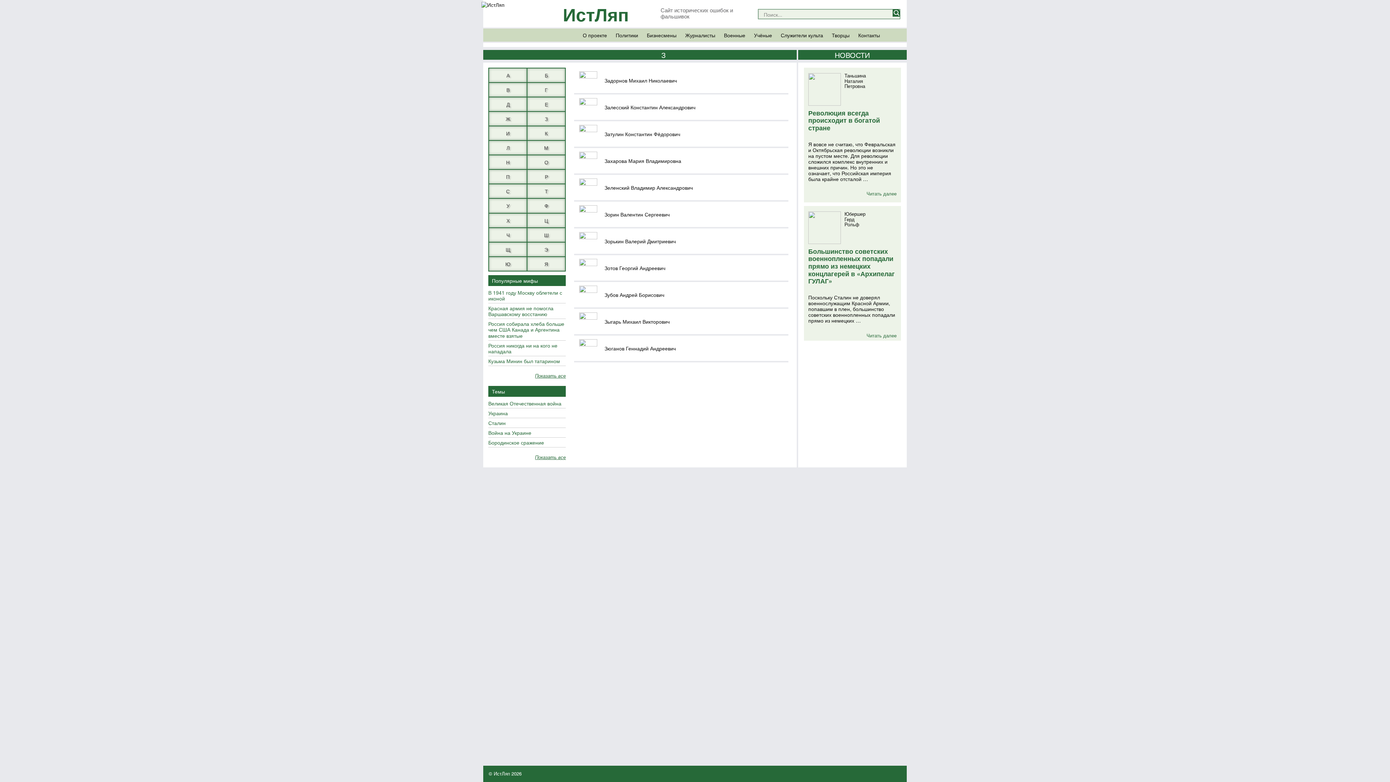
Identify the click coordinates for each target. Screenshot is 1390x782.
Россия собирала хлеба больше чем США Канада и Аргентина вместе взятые (526, 330)
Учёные (763, 35)
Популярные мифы (515, 280)
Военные (734, 35)
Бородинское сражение (516, 443)
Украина (498, 413)
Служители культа (802, 35)
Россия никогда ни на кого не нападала (522, 348)
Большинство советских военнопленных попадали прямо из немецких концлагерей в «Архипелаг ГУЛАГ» (851, 266)
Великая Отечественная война (524, 403)
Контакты (869, 35)
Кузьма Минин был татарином (524, 361)
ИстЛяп (596, 14)
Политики (627, 35)
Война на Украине (509, 433)
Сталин (497, 423)
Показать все (550, 376)
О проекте (595, 35)
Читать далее (882, 193)
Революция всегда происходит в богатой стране (844, 120)
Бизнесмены (662, 35)
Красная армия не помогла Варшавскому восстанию (520, 311)
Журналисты (700, 35)
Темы (498, 391)
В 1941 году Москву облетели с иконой (525, 296)
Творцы (841, 35)
